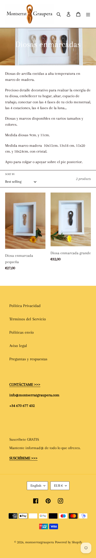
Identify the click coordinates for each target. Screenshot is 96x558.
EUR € (58, 485)
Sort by (10, 174)
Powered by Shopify (68, 542)
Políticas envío (21, 332)
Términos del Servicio (27, 319)
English (36, 485)
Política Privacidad (25, 305)
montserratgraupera (39, 542)
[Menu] (88, 13)
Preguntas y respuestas (28, 359)
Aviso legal (18, 345)
